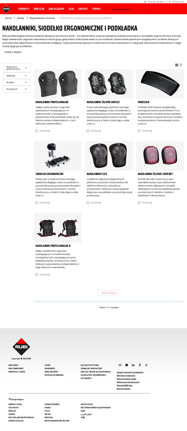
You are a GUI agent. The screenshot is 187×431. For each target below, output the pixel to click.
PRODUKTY (23, 8)
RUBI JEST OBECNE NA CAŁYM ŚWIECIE (96, 372)
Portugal (49, 417)
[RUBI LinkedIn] (133, 365)
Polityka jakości (123, 389)
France (48, 408)
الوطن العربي (86, 414)
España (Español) (52, 404)
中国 (83, 417)
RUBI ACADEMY (56, 8)
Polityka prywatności (126, 375)
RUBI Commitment (16, 368)
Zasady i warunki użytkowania (130, 372)
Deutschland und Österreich (21, 417)
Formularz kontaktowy (91, 368)
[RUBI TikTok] (146, 365)
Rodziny (10, 82)
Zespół (48, 365)
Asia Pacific (13, 408)
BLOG (71, 8)
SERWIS (96, 8)
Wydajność (12, 89)
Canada (11, 414)
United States (87, 404)
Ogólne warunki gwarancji (128, 382)
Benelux (12, 411)
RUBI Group (13, 365)
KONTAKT (83, 8)
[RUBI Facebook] (139, 365)
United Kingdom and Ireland (57, 421)
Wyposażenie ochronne (42, 18)
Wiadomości (50, 368)
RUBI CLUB (39, 8)
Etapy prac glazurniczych (13, 67)
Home (8, 18)
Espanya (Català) (15, 421)
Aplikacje (10, 75)
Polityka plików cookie (126, 379)
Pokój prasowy (51, 372)
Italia (47, 411)
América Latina (15, 404)
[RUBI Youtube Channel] (120, 365)
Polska (48, 414)
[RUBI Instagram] (126, 365)
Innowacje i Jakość (16, 372)
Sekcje (20, 18)
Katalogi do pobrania (54, 375)
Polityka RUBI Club (124, 385)
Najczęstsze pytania (90, 365)
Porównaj (44, 130)
